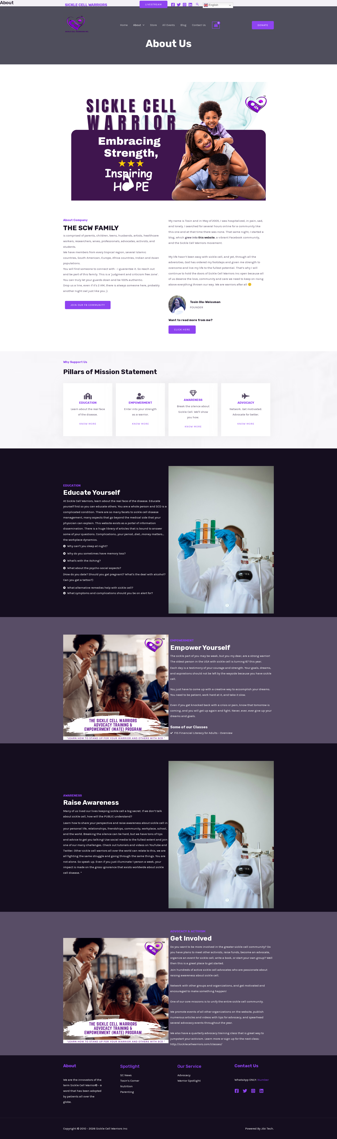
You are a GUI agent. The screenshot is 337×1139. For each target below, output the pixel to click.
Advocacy (183, 1075)
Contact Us (199, 25)
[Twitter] (179, 5)
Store (153, 25)
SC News (126, 1075)
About (137, 25)
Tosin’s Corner (129, 1080)
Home (124, 25)
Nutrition (126, 1086)
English (213, 5)
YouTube (155, 845)
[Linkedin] (190, 5)
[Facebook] (173, 5)
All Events (168, 25)
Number (263, 1079)
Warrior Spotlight (189, 1080)
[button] (197, 4)
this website (206, 237)
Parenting (127, 1092)
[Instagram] (185, 5)
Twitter (67, 850)
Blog (183, 25)
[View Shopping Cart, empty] (216, 25)
